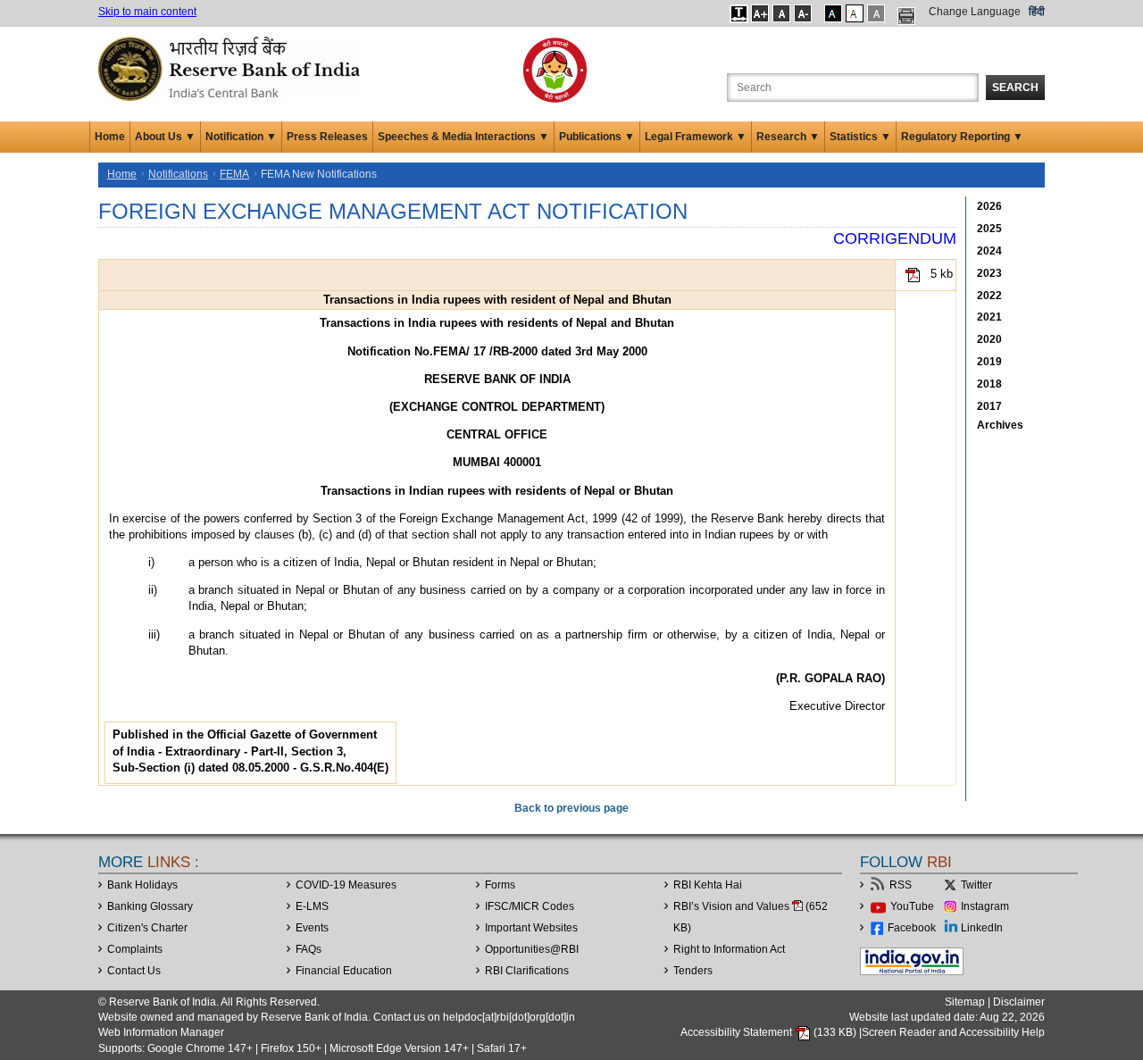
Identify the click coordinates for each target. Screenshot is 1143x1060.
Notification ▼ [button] (241, 136)
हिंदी (1037, 11)
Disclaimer (1019, 1002)
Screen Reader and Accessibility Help (953, 1032)
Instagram (985, 906)
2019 (989, 361)
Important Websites (531, 928)
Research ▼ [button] (788, 136)
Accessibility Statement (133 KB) (769, 1032)
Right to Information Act (729, 949)
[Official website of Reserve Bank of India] (232, 68)
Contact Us (134, 970)
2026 (989, 206)
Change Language (975, 11)
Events (312, 928)
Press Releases (327, 136)
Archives (1000, 425)
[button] (739, 13)
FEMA (234, 174)
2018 (989, 384)
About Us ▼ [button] (165, 136)
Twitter (976, 885)
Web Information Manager (161, 1032)
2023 (989, 273)
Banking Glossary (150, 906)
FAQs (308, 949)
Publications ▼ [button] (597, 136)
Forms (500, 885)
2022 (989, 295)
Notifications (178, 174)
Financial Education (344, 970)
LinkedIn (982, 928)
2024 (989, 251)
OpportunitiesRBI (532, 949)
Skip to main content (147, 11)
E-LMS (312, 906)
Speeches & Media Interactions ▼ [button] (463, 136)
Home (110, 136)
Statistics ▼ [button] (860, 136)
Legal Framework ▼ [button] (696, 136)
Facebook (912, 928)
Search (1015, 87)
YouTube (912, 906)
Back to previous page (571, 808)
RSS (900, 885)
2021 (989, 317)
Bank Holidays (142, 885)
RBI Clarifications (527, 970)
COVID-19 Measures (346, 885)
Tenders (693, 970)
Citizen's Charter (147, 928)
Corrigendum (894, 238)
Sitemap (965, 1002)
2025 (989, 228)
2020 (989, 339)
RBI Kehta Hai (707, 885)
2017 (989, 406)
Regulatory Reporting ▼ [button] (962, 136)
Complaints (135, 949)
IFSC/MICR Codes (529, 906)
